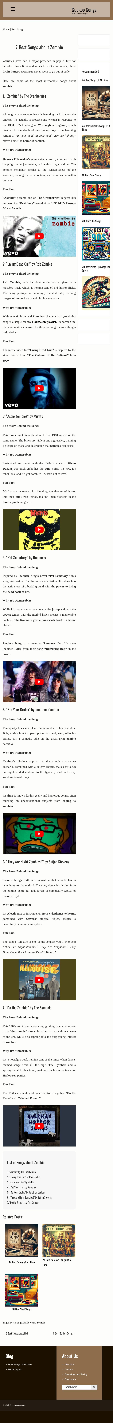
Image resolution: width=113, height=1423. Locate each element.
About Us (69, 1364)
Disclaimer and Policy (76, 1374)
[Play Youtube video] (39, 236)
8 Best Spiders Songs (64, 1333)
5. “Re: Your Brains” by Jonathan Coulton (26, 1192)
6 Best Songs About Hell (15, 1333)
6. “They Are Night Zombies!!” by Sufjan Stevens (29, 1197)
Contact (69, 1369)
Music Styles (15, 1369)
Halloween (29, 1322)
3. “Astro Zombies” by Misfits (20, 1182)
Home (6, 29)
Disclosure (70, 1379)
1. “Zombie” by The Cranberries (21, 1172)
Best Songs (17, 29)
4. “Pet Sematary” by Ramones (21, 1187)
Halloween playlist (44, 321)
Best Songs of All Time (20, 1364)
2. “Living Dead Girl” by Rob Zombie (23, 1177)
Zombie (41, 1322)
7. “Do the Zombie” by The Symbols (23, 1202)
